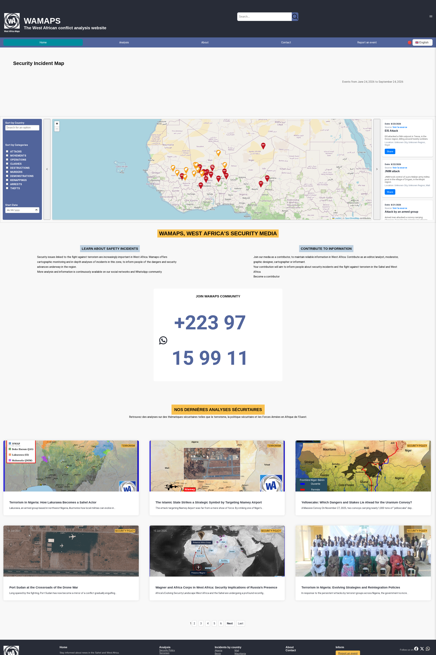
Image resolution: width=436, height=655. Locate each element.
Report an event (367, 42)
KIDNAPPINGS (18, 180)
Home (43, 42)
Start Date (11, 205)
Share (390, 151)
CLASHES (16, 163)
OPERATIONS (18, 159)
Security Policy (167, 650)
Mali (237, 650)
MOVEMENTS (18, 155)
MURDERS (16, 172)
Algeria (218, 650)
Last (240, 623)
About (205, 42)
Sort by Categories (16, 145)
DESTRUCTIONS (20, 168)
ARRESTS (16, 184)
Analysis (124, 42)
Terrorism (164, 653)
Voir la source (400, 127)
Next (230, 623)
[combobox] (22, 127)
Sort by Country (14, 122)
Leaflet (337, 218)
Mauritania (240, 653)
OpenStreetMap (352, 218)
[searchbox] (22, 127)
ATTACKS (16, 151)
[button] (226, 179)
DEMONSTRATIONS (22, 176)
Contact (286, 42)
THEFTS (15, 188)
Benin (218, 653)
